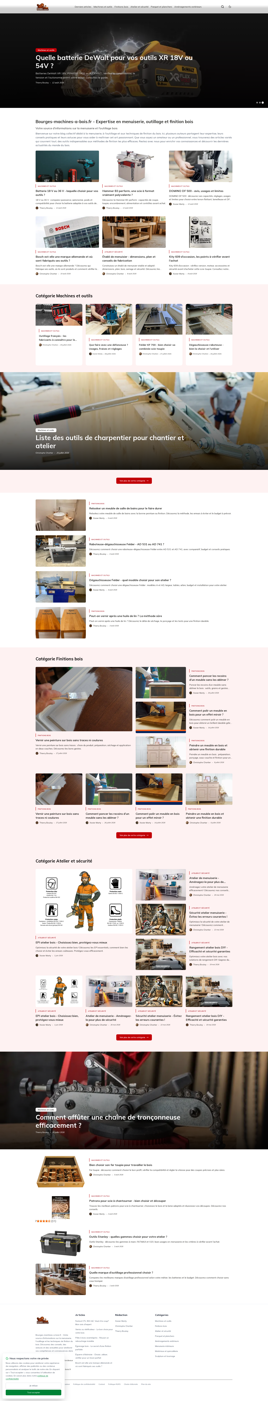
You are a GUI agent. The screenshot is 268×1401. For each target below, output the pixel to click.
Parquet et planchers (161, 6)
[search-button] (222, 6)
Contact (102, 1384)
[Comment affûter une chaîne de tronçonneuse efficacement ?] (134, 1100)
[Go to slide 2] (260, 102)
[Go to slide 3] (263, 103)
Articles (80, 1315)
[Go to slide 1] (257, 102)
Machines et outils (103, 6)
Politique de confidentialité (84, 1384)
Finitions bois (121, 6)
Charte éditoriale (131, 1384)
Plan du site (146, 1384)
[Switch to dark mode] (229, 6)
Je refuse (34, 1385)
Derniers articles (83, 6)
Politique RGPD (114, 1384)
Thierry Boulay (42, 82)
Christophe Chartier (44, 453)
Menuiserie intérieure (164, 1346)
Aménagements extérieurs (188, 6)
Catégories (161, 1315)
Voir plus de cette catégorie (132, 480)
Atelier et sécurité (140, 6)
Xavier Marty (121, 1321)
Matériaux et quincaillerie (166, 1351)
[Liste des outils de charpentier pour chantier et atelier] (134, 421)
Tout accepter (33, 1392)
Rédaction (121, 1315)
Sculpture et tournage (165, 1356)
